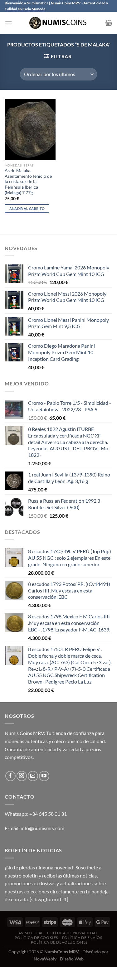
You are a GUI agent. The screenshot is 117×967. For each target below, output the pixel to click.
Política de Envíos (82, 937)
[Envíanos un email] (33, 776)
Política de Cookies (36, 937)
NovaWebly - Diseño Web (59, 958)
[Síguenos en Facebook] (10, 776)
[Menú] (8, 23)
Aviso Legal (30, 933)
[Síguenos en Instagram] (22, 776)
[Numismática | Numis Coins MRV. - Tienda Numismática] (58, 22)
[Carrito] (108, 23)
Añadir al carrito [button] (27, 208)
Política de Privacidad (72, 933)
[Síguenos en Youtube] (44, 776)
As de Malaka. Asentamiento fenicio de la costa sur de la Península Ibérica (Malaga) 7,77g (28, 181)
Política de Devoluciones (59, 942)
